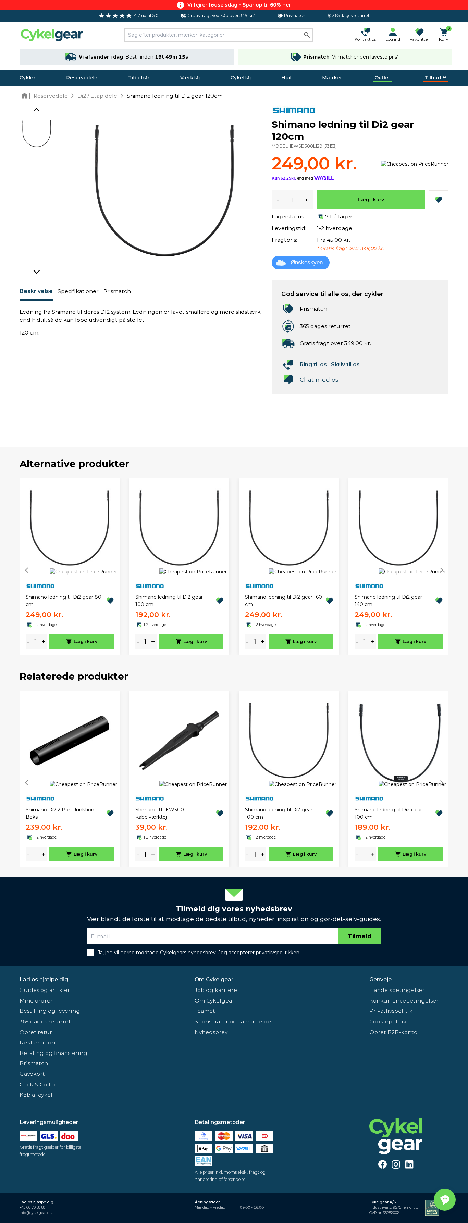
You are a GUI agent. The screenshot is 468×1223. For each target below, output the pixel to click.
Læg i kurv (371, 200)
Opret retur (36, 1032)
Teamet (205, 1011)
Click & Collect (39, 1084)
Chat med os (319, 379)
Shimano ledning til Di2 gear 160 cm (283, 600)
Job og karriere (216, 990)
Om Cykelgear (214, 979)
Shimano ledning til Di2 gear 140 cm (388, 600)
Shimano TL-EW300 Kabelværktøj (159, 813)
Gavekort (32, 1074)
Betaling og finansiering (53, 1053)
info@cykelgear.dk (36, 1213)
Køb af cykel (36, 1095)
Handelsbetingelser (396, 990)
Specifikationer (78, 291)
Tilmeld (359, 936)
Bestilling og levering (50, 1011)
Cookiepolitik (388, 1021)
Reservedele (81, 78)
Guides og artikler (45, 990)
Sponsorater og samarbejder (234, 1021)
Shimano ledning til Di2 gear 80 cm (63, 600)
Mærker (332, 78)
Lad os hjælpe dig (44, 979)
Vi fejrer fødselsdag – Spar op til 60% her (239, 5)
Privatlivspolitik (390, 1011)
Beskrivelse (36, 291)
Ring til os (313, 364)
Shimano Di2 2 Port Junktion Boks (60, 813)
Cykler (27, 78)
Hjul (286, 78)
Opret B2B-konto (393, 1032)
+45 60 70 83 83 (32, 1207)
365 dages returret (45, 1021)
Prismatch (117, 291)
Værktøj (190, 78)
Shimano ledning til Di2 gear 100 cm (169, 600)
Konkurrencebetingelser (404, 1000)
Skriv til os (345, 364)
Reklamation (37, 1042)
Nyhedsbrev (211, 1032)
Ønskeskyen (307, 262)
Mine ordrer (36, 1000)
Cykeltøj (241, 78)
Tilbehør (138, 78)
